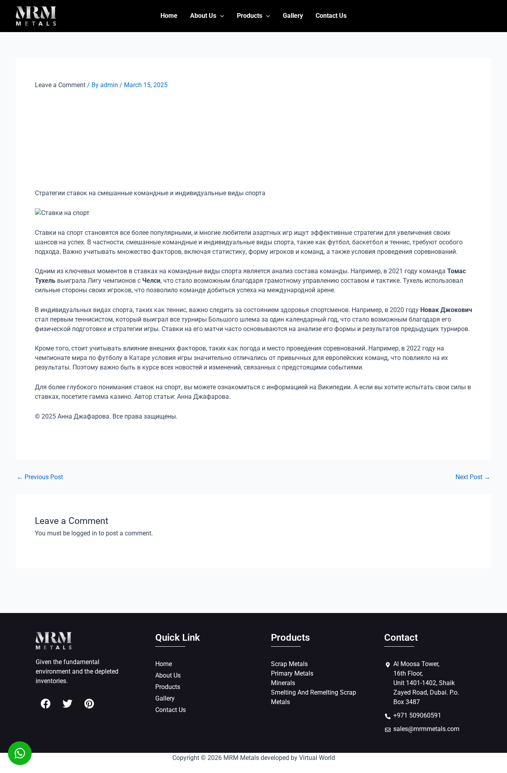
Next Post (473, 477)
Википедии (334, 387)
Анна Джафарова (203, 396)
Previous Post (40, 477)
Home (168, 15)
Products (249, 15)
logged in (84, 533)
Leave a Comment (60, 85)
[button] (220, 16)
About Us (203, 15)
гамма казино (110, 396)
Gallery (293, 15)
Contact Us (331, 15)
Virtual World (317, 758)
